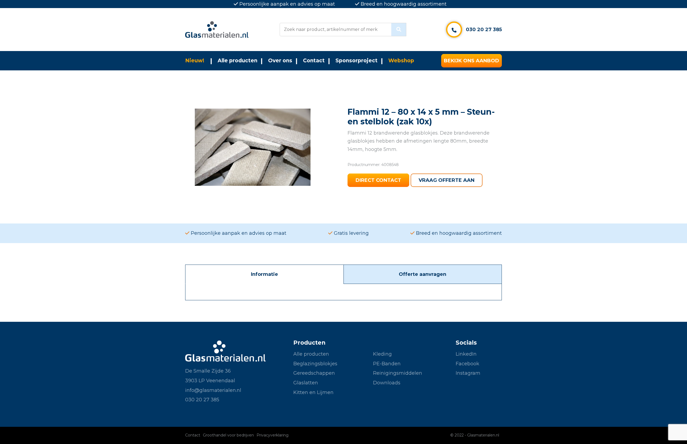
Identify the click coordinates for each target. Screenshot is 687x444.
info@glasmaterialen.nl (213, 390)
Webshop (401, 60)
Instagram (468, 373)
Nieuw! (194, 60)
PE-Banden (387, 364)
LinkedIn (466, 354)
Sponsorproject (356, 60)
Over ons (280, 60)
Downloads (386, 383)
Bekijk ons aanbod (471, 61)
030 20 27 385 (484, 30)
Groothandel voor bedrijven (228, 435)
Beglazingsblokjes (315, 364)
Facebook (467, 364)
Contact (314, 60)
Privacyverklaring (272, 435)
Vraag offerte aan (446, 180)
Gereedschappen (314, 373)
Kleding (382, 354)
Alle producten (237, 60)
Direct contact (378, 180)
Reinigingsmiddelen (397, 373)
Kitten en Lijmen (313, 392)
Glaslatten (305, 383)
